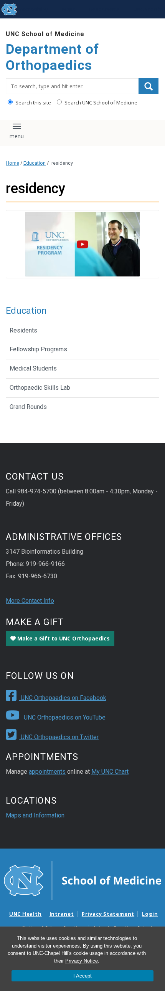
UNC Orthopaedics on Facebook (62, 697)
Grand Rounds (28, 406)
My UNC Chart (110, 771)
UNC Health (25, 913)
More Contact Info (30, 600)
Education (34, 163)
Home (12, 163)
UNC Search (147, 9)
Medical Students (33, 368)
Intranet (62, 913)
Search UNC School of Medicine (100, 102)
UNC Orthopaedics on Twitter (59, 737)
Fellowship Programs (38, 349)
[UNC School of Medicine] (82, 880)
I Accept (82, 976)
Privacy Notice (81, 961)
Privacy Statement (108, 913)
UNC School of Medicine (45, 34)
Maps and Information (35, 815)
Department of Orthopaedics (52, 57)
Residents (23, 330)
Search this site (32, 102)
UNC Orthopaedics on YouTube (64, 717)
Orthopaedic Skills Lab (40, 387)
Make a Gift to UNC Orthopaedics (63, 638)
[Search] (148, 86)
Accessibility (34, 9)
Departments (104, 9)
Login (150, 913)
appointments (47, 771)
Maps (68, 9)
